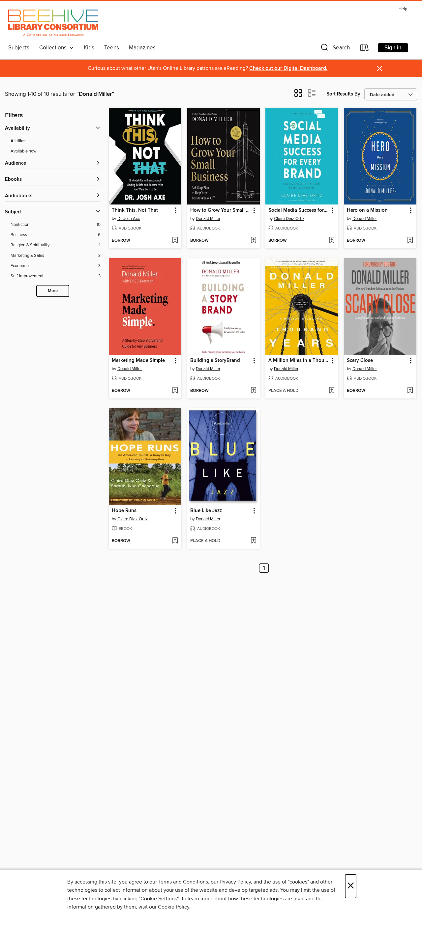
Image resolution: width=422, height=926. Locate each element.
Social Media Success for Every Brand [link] (298, 210)
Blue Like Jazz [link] (206, 511)
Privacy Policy (235, 882)
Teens (111, 47)
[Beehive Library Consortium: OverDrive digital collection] (53, 22)
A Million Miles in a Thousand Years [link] (298, 361)
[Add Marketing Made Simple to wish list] (175, 391)
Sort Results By (343, 94)
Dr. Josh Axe (128, 218)
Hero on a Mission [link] (367, 210)
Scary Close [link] (360, 361)
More (53, 291)
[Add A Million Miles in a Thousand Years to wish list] (331, 391)
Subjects (18, 47)
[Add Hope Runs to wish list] (175, 541)
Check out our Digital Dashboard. (288, 68)
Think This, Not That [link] (135, 210)
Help (403, 9)
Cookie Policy (173, 907)
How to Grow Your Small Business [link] (220, 210)
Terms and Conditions (183, 882)
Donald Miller (208, 218)
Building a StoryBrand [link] (215, 361)
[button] (335, 48)
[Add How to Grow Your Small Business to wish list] (253, 240)
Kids (89, 47)
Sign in (393, 47)
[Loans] (365, 48)
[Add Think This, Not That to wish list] (175, 240)
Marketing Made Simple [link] (138, 361)
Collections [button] (54, 47)
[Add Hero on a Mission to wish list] (410, 240)
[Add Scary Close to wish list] (410, 391)
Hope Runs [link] (124, 511)
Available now (24, 151)
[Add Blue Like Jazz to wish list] (253, 541)
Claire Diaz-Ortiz (289, 218)
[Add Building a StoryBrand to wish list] (253, 391)
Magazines (142, 47)
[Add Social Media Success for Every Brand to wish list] (331, 240)
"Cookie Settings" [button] (158, 898)
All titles (18, 141)
